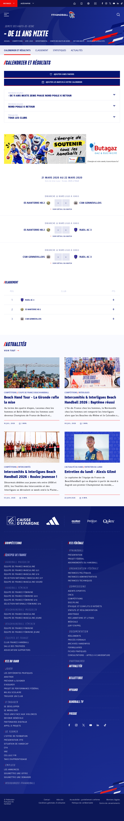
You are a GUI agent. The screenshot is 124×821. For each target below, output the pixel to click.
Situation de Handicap (16, 744)
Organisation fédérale (84, 568)
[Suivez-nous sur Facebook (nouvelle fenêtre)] (102, 3)
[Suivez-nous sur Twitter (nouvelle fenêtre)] (110, 3)
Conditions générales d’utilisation (52, 803)
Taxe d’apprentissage (15, 759)
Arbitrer (9, 677)
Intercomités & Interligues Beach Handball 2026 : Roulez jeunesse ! (30, 474)
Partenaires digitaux (15, 722)
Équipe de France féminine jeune (22, 632)
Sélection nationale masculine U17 (23, 578)
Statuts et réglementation (83, 610)
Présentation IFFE (13, 740)
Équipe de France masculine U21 (21, 570)
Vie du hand (12, 661)
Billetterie (76, 678)
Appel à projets (12, 726)
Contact (47, 800)
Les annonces (11, 769)
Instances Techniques (80, 581)
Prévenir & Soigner (14, 681)
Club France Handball (16, 642)
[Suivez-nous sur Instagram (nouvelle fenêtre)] (106, 3)
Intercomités (24, 467)
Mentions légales (113, 800)
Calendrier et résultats (17, 50)
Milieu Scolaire (12, 692)
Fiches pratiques (77, 651)
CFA (6, 748)
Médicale (73, 622)
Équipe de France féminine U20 (21, 596)
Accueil (7, 41)
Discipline (73, 602)
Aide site (60, 800)
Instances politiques (79, 573)
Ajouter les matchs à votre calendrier (64, 82)
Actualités (77, 50)
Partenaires (77, 661)
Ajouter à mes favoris (64, 74)
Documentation (78, 631)
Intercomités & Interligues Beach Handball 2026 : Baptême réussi (90, 400)
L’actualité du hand (74, 467)
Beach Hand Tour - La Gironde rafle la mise (31, 400)
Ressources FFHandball (20, 783)
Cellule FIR (10, 755)
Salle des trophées (14, 646)
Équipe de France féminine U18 (20, 600)
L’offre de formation (16, 736)
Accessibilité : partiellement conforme (85, 800)
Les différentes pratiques (18, 673)
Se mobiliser (11, 710)
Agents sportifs (77, 591)
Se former (11, 731)
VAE (6, 751)
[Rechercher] (118, 14)
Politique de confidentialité (82, 803)
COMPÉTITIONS (75, 599)
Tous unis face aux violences (20, 714)
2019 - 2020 (29, 41)
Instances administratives (82, 577)
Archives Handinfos (79, 644)
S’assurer (9, 685)
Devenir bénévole (13, 718)
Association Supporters (17, 650)
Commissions (77, 586)
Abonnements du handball (83, 563)
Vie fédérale (76, 543)
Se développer (12, 706)
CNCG (70, 595)
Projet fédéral (76, 559)
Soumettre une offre (16, 773)
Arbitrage (73, 614)
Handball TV (76, 701)
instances (7, 4)
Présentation (75, 555)
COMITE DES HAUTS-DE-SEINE (60, 41)
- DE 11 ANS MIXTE (78, 41)
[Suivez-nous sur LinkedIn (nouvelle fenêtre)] (118, 3)
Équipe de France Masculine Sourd (23, 582)
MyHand (73, 690)
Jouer (9, 668)
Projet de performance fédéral (21, 688)
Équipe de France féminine (18, 592)
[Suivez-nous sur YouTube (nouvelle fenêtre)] (114, 3)
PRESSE (73, 713)
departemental (41, 41)
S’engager (11, 702)
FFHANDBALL (76, 550)
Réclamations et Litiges (81, 618)
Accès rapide (25, 4)
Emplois (10, 765)
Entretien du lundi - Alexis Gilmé (90, 472)
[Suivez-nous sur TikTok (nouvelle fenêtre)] (122, 3)
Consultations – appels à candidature (89, 655)
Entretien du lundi (93, 467)
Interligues (84, 392)
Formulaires (75, 647)
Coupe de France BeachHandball (33, 392)
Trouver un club (13, 696)
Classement (41, 50)
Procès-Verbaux (77, 640)
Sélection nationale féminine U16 (22, 604)
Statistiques (59, 50)
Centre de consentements (109, 803)
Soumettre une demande (17, 777)
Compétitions (17, 41)
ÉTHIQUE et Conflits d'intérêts (85, 606)
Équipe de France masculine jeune (23, 618)
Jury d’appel (74, 626)
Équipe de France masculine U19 (21, 574)
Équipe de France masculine (19, 566)
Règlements (74, 636)
